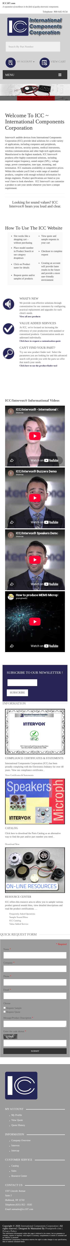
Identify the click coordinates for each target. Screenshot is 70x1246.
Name (7, 949)
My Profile (16, 1115)
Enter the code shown (14, 1031)
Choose (6, 1003)
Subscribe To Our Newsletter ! (35, 672)
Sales (13, 1171)
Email (7, 990)
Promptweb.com (53, 1228)
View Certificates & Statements (19, 775)
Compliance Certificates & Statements (34, 758)
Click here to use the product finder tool (38, 365)
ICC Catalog (15, 920)
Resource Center (18, 896)
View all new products (30, 316)
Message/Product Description (18, 1018)
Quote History (18, 1125)
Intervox (15, 1145)
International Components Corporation (39, 1226)
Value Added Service (18, 924)
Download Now (12, 844)
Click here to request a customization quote (40, 341)
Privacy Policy (10, 1231)
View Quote (17, 1120)
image (8, 304)
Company (8, 963)
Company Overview (21, 1140)
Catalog (11, 828)
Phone (7, 976)
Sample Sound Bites (18, 917)
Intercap (15, 1150)
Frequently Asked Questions (22, 914)
